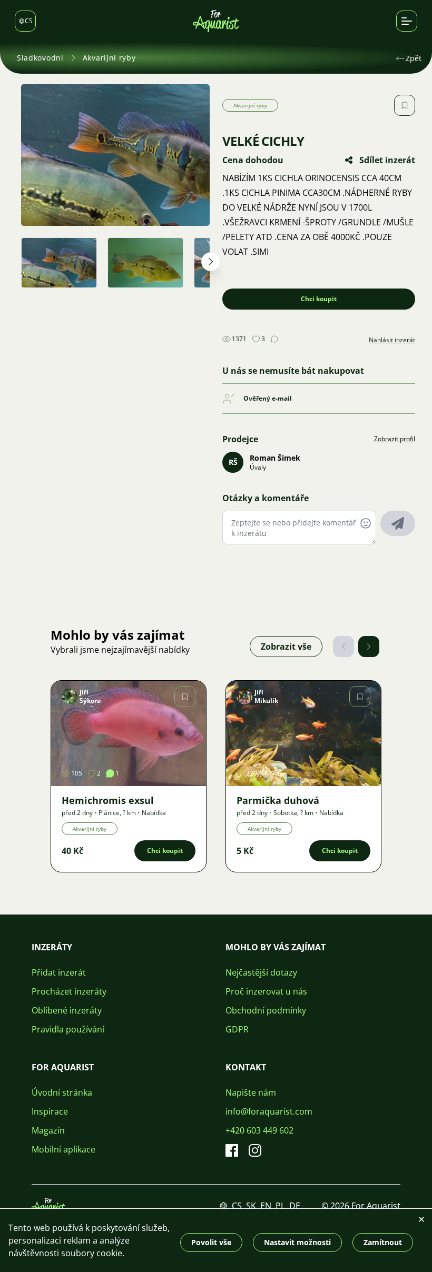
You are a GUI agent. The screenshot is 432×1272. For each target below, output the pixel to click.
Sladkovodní (40, 58)
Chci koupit (319, 298)
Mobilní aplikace (63, 1149)
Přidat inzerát (59, 972)
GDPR (237, 1029)
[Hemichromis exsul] (128, 733)
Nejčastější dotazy (261, 972)
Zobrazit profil (394, 439)
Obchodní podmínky (265, 1010)
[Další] (368, 646)
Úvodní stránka (62, 1092)
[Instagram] (255, 1150)
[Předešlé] (343, 646)
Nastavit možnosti (297, 1242)
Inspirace (50, 1111)
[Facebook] (231, 1150)
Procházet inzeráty (69, 991)
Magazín (48, 1130)
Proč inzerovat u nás (266, 991)
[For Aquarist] (48, 1205)
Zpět (413, 58)
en (265, 1205)
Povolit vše (211, 1242)
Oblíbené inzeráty (67, 1010)
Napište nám (250, 1092)
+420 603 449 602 (259, 1130)
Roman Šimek (275, 458)
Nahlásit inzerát (392, 340)
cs (237, 1205)
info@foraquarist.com (268, 1111)
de (294, 1205)
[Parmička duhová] (303, 733)
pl (280, 1205)
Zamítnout (383, 1242)
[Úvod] (216, 21)
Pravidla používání (68, 1029)
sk (251, 1205)
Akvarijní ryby (109, 58)
